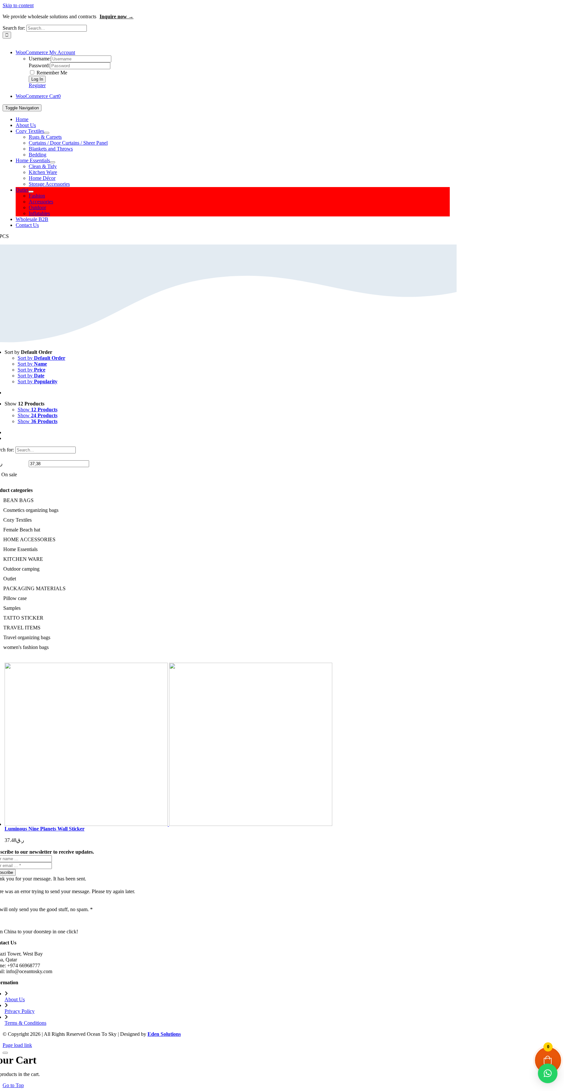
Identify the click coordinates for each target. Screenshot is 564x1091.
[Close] (5, 1053)
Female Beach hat (21, 529)
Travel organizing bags (26, 637)
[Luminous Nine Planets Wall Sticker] (231, 744)
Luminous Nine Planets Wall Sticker (45, 828)
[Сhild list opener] (36, 520)
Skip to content (18, 5)
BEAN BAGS (18, 500)
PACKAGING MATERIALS (34, 588)
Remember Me (51, 72)
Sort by (41, 358)
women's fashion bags (26, 647)
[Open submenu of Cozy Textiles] (46, 133)
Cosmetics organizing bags (30, 510)
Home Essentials (20, 549)
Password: (39, 65)
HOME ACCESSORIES (29, 539)
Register (37, 85)
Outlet (9, 578)
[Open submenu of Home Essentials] (52, 162)
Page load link (17, 1045)
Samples (12, 608)
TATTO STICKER (23, 618)
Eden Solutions (164, 1034)
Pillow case (15, 598)
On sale (9, 474)
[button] (547, 1073)
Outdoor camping (21, 569)
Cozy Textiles (17, 520)
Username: (40, 58)
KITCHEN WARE (23, 559)
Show (37, 409)
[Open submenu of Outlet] (31, 192)
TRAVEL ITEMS (21, 627)
